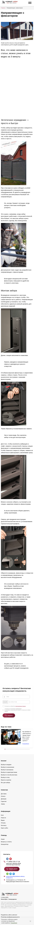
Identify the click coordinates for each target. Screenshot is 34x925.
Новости (3, 817)
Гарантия (3, 801)
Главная (3, 7)
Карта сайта (4, 828)
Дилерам (3, 799)
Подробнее (14, 923)
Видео (3, 820)
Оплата (3, 796)
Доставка (3, 793)
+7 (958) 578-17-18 (13, 861)
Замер (3, 804)
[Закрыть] (30, 921)
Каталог (3, 761)
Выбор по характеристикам (9, 772)
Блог (2, 815)
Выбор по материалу (7, 769)
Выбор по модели (6, 764)
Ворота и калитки (6, 780)
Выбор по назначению (7, 767)
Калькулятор (4, 844)
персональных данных (20, 706)
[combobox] (5, 702)
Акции (3, 839)
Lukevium (14, 915)
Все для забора (5, 782)
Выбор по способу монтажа (9, 775)
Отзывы (3, 823)
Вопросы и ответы (6, 841)
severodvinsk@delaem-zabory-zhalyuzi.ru (15, 877)
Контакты (3, 825)
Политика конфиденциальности (10, 917)
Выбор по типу (5, 777)
